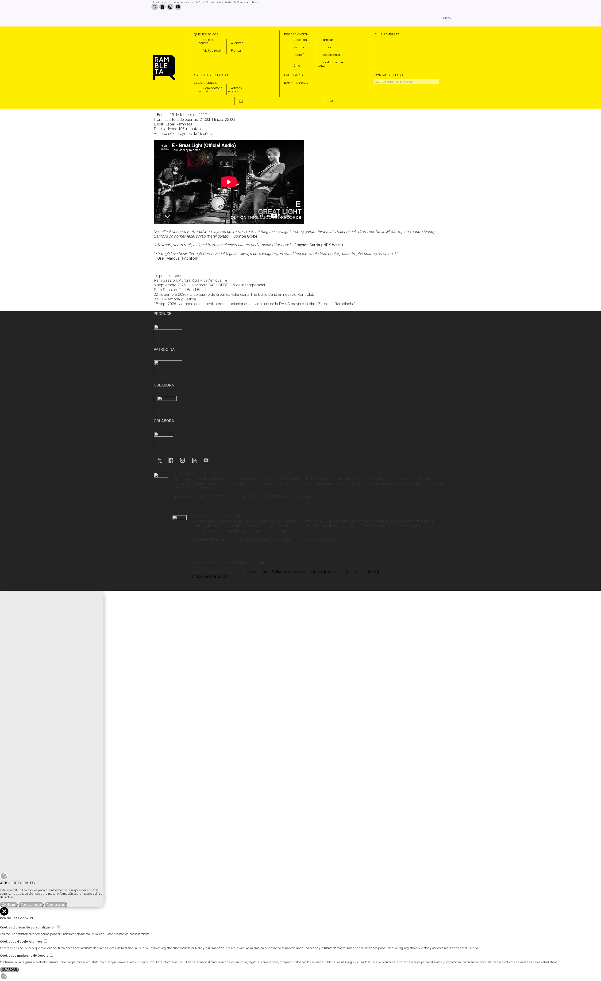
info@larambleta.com (210, 576)
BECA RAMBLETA (206, 82)
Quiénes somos (207, 41)
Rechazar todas (31, 904)
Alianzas (237, 43)
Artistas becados (234, 89)
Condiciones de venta (330, 63)
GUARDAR (9, 969)
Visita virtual (212, 50)
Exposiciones (330, 55)
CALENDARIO (293, 75)
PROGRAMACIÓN (296, 34)
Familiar (327, 40)
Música (299, 47)
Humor (326, 47)
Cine (297, 65)
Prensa (236, 50)
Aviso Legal (258, 571)
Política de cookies (325, 571)
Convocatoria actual (210, 89)
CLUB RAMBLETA (387, 34)
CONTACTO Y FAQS (389, 75)
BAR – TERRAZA (296, 82)
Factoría (299, 55)
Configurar (9, 904)
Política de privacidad (288, 571)
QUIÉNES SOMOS (206, 34)
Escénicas (301, 40)
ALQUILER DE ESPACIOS (211, 75)
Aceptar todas (55, 904)
